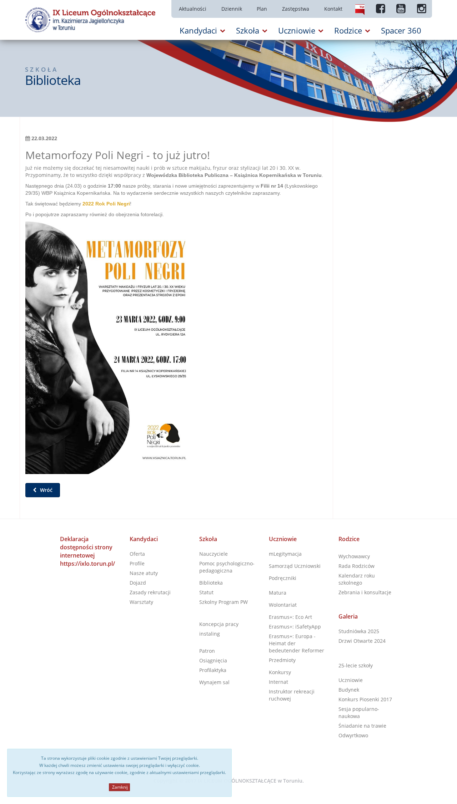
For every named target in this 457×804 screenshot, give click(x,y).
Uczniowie (283, 539)
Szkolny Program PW (223, 602)
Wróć (45, 490)
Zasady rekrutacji (150, 592)
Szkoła (208, 539)
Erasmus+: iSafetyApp (295, 626)
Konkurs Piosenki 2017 (365, 699)
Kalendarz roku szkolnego (356, 579)
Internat (278, 681)
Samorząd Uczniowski (295, 566)
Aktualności (192, 8)
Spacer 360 (401, 30)
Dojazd (138, 582)
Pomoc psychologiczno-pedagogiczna (227, 567)
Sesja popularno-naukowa (358, 712)
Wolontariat (283, 604)
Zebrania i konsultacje (364, 592)
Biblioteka (211, 582)
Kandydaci (144, 539)
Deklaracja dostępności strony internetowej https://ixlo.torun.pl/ (87, 551)
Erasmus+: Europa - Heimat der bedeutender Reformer (296, 643)
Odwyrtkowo (353, 735)
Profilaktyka (212, 670)
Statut (206, 592)
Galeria (348, 616)
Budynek (348, 689)
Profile (137, 563)
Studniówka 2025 (358, 631)
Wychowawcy (354, 556)
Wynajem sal (214, 682)
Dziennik (231, 8)
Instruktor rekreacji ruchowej (292, 695)
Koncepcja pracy (218, 624)
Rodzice (349, 539)
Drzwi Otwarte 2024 (362, 640)
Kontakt (333, 8)
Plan (262, 8)
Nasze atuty (144, 573)
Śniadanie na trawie (362, 725)
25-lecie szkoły (355, 665)
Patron (207, 650)
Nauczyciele (213, 553)
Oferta (137, 553)
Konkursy (280, 672)
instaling (209, 633)
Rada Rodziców (356, 566)
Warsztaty (141, 602)
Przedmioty (282, 660)
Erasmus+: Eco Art (290, 617)
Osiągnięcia (213, 660)
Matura (277, 592)
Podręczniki (282, 578)
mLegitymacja (285, 553)
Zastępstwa (295, 8)
